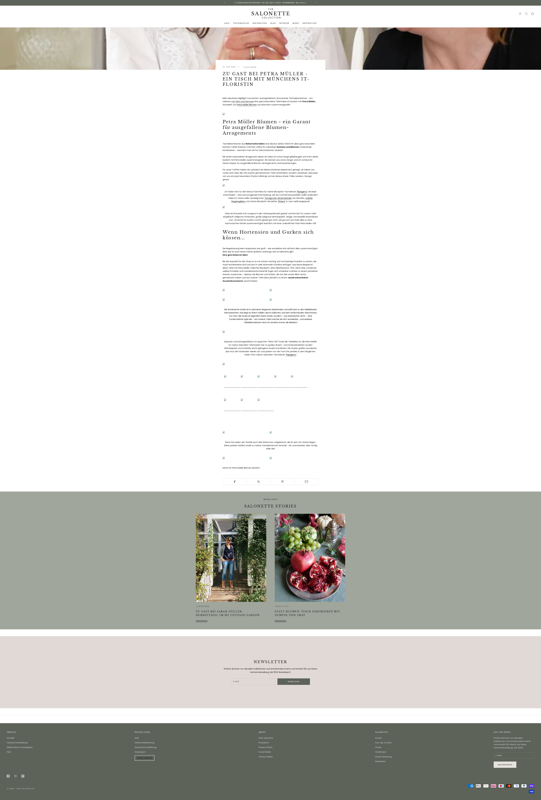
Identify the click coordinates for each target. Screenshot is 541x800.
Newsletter (380, 761)
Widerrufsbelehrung (144, 742)
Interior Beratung (383, 756)
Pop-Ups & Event (383, 742)
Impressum (140, 752)
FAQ (9, 752)
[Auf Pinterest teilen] (282, 482)
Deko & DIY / (282, 606)
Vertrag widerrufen (144, 758)
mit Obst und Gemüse (242, 101)
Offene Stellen (266, 756)
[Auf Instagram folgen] (15, 776)
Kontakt (10, 738)
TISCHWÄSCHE (241, 23)
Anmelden (510, 787)
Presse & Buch (265, 747)
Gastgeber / (250, 67)
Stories (378, 738)
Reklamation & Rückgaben (20, 747)
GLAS (273, 23)
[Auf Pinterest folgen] (22, 776)
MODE (296, 23)
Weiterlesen (202, 620)
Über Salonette (266, 738)
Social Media (265, 752)
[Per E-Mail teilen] (306, 482)
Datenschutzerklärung (146, 747)
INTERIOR (284, 23)
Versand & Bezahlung (17, 742)
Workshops (380, 752)
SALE (227, 23)
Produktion (264, 742)
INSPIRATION (309, 23)
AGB (137, 738)
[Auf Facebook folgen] (8, 776)
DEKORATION (260, 23)
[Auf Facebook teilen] (234, 482)
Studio (378, 747)
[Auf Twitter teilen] (258, 482)
